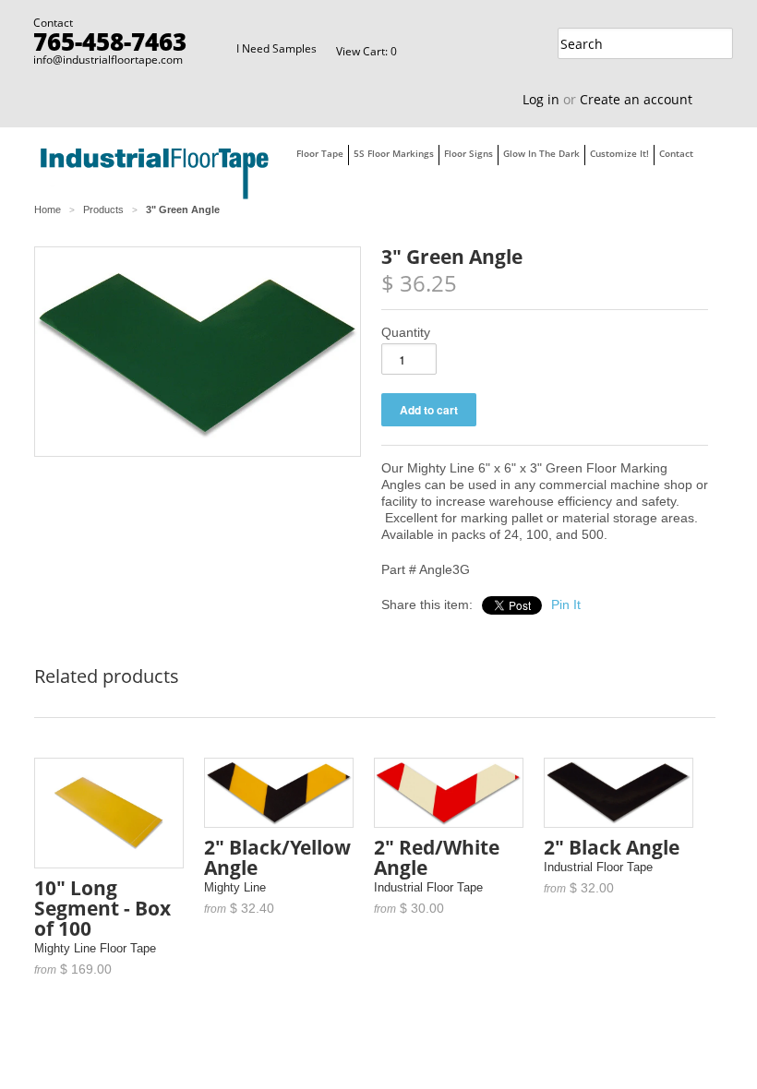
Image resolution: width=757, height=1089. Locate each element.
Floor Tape (319, 153)
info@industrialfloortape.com (108, 59)
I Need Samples (276, 48)
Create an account (636, 99)
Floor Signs (468, 153)
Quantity (405, 332)
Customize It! (619, 153)
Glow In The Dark (541, 153)
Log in (541, 99)
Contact (676, 153)
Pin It (566, 604)
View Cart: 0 (366, 51)
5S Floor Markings (394, 153)
